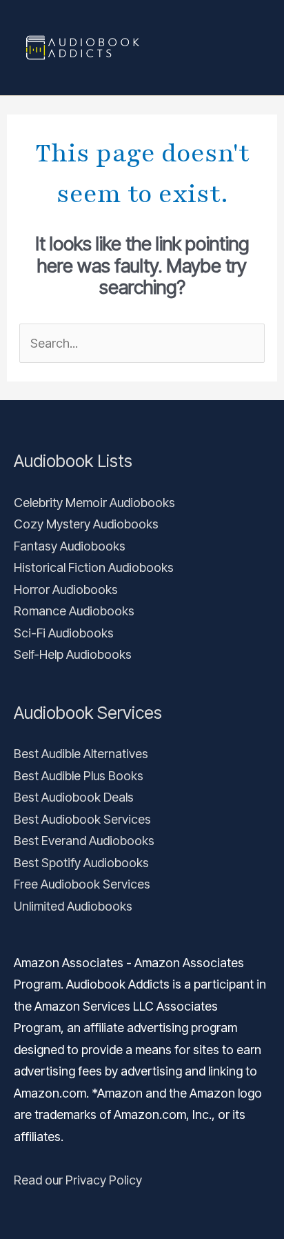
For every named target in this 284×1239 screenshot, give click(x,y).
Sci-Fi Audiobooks (64, 633)
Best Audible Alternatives (81, 753)
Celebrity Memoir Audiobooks (94, 502)
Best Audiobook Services (82, 819)
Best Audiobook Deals (74, 797)
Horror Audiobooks (66, 589)
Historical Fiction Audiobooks (94, 567)
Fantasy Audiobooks (69, 546)
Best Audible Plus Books (78, 776)
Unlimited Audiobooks (73, 906)
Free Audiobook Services (82, 884)
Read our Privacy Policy (78, 1180)
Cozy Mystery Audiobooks (86, 524)
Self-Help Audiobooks (73, 654)
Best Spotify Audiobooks (81, 862)
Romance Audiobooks (74, 611)
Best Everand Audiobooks (84, 840)
